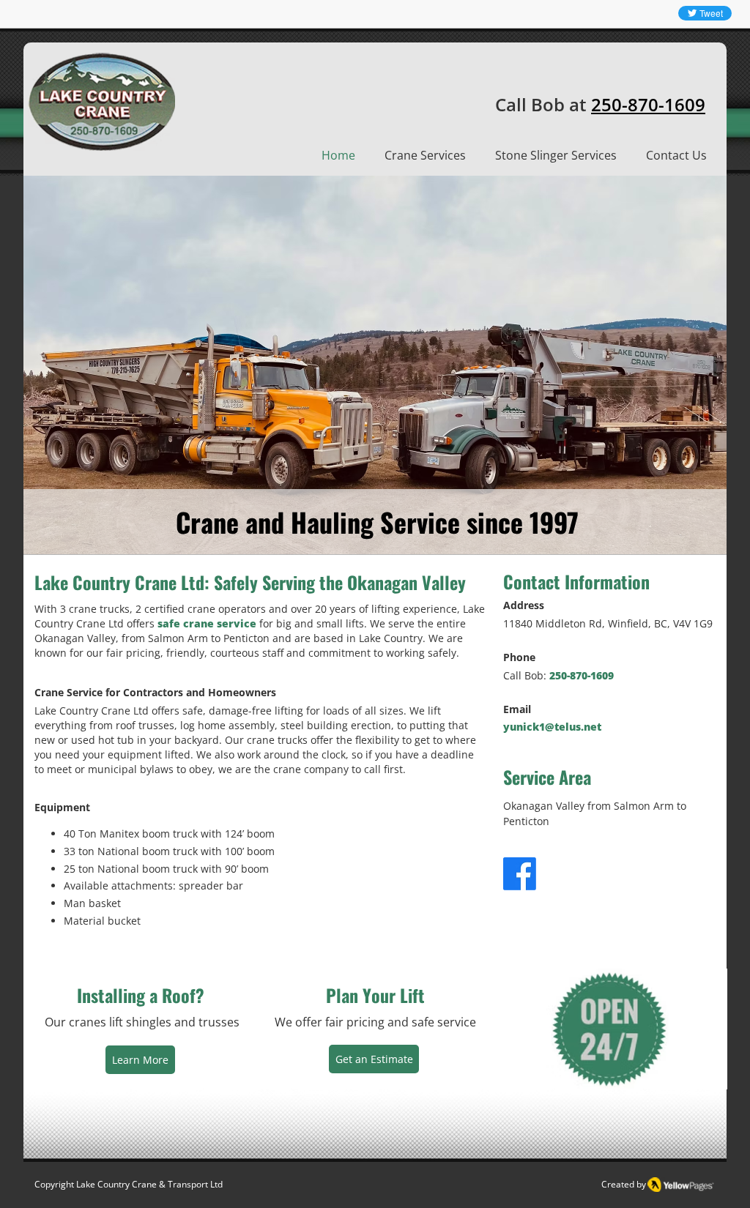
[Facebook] (519, 873)
